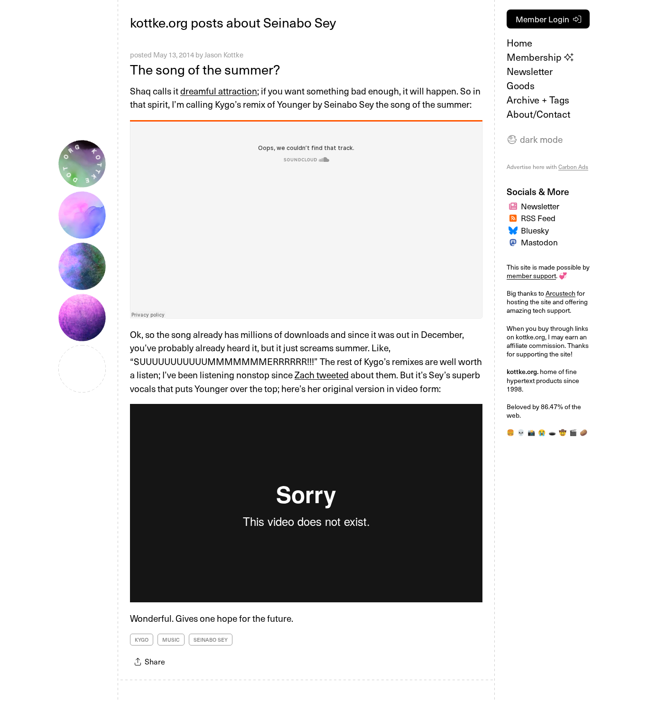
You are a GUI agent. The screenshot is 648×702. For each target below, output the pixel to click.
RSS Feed (538, 218)
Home (519, 42)
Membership (535, 57)
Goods (521, 85)
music (171, 639)
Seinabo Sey (211, 639)
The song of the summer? (205, 69)
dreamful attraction (218, 90)
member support (531, 275)
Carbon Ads (573, 166)
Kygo (141, 639)
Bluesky (535, 230)
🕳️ (552, 432)
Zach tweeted (322, 374)
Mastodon (539, 242)
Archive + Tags (538, 99)
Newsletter (530, 71)
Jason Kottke (223, 54)
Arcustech (560, 293)
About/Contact (538, 114)
